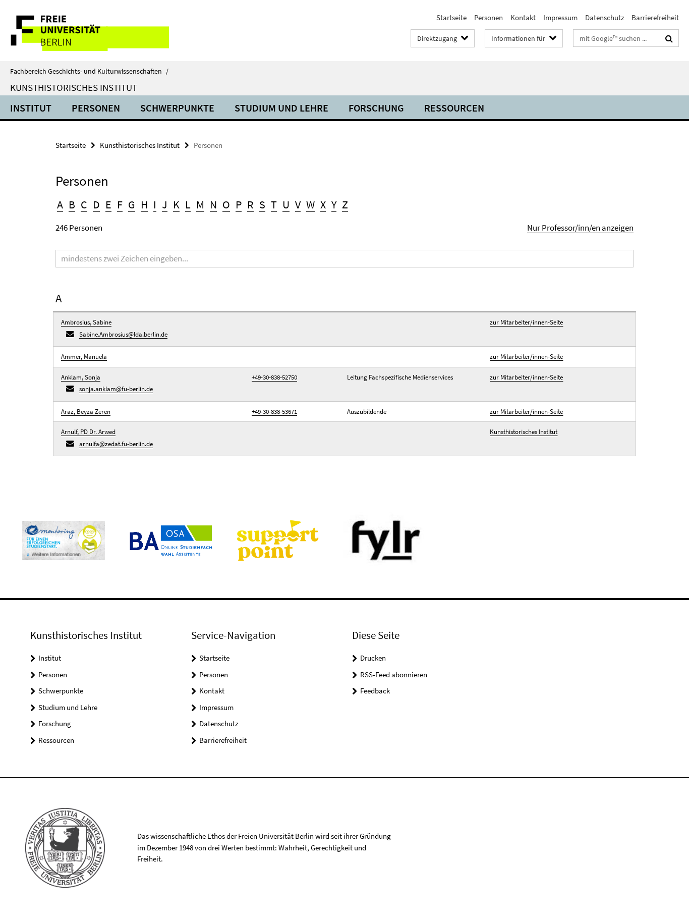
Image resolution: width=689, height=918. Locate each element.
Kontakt (523, 17)
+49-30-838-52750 (274, 377)
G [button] (131, 204)
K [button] (176, 204)
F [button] (120, 204)
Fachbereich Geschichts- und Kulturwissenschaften (89, 71)
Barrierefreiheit (655, 17)
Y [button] (333, 204)
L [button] (188, 204)
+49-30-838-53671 (274, 411)
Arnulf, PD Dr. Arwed (88, 431)
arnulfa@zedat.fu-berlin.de (116, 444)
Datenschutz (604, 17)
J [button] (164, 204)
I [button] (154, 204)
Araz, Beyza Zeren (85, 411)
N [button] (213, 204)
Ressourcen (454, 107)
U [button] (286, 204)
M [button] (200, 204)
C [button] (84, 204)
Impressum (560, 17)
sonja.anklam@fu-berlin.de (116, 389)
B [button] (72, 204)
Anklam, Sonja (80, 377)
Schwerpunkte (177, 107)
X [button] (323, 204)
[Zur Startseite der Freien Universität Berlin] (84, 30)
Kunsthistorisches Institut (73, 87)
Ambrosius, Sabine (86, 322)
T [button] (274, 204)
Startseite (451, 17)
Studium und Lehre (281, 107)
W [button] (310, 204)
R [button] (250, 204)
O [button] (226, 204)
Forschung (376, 107)
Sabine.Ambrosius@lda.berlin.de (123, 334)
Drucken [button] (373, 658)
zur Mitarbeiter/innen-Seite (526, 322)
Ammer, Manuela (84, 356)
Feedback (375, 690)
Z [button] (345, 204)
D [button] (96, 204)
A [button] (60, 204)
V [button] (298, 204)
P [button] (239, 204)
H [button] (144, 204)
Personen (488, 17)
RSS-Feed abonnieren (393, 674)
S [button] (262, 204)
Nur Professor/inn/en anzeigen (580, 227)
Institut (30, 107)
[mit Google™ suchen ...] (669, 38)
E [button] (108, 204)
